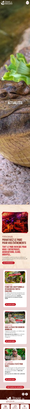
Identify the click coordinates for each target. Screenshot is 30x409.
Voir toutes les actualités (15, 387)
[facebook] (26, 395)
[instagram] (23, 395)
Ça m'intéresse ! (8, 262)
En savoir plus (10, 304)
